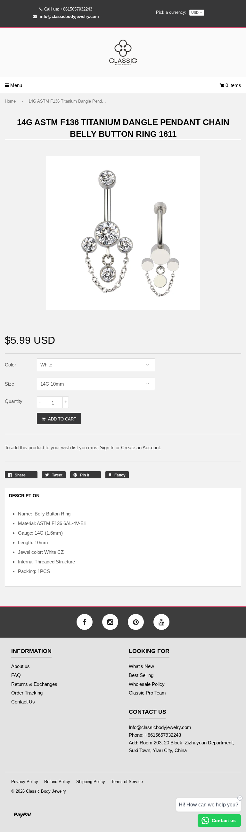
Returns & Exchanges (34, 684)
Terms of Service (127, 781)
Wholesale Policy (147, 684)
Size (9, 384)
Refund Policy (57, 781)
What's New (141, 666)
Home (10, 101)
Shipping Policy (90, 781)
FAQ (16, 675)
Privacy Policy (24, 781)
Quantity (13, 401)
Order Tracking (27, 692)
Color (10, 364)
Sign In (107, 447)
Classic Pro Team (147, 692)
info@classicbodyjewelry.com (69, 16)
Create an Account (140, 447)
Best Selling (141, 675)
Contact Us (23, 701)
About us (20, 666)
